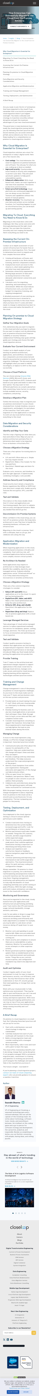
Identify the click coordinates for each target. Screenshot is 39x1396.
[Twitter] (4, 1339)
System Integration (19, 1265)
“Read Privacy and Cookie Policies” (19, 1388)
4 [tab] (23, 1214)
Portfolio (19, 1243)
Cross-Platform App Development (19, 1294)
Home (5, 38)
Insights (11, 38)
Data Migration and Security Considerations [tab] (13, 80)
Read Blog (19, 1189)
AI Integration (19, 1315)
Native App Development (19, 1292)
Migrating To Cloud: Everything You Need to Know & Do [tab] (18, 59)
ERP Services (19, 1260)
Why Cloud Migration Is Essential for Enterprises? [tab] (16, 52)
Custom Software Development (19, 1252)
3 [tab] (19, 1214)
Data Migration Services (19, 1280)
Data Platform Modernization (19, 1278)
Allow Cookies (13, 1392)
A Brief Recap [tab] (8, 100)
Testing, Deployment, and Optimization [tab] (17, 96)
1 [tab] (13, 1214)
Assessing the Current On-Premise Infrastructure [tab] (15, 66)
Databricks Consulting (19, 1275)
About (19, 1234)
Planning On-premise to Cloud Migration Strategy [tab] (18, 73)
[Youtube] (11, 1339)
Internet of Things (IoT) (19, 1320)
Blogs (18, 38)
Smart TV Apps (19, 1305)
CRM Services (19, 1257)
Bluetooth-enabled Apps (19, 1303)
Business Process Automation (19, 1255)
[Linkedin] (8, 1339)
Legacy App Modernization (19, 1297)
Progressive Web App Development (19, 1300)
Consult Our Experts (18, 26)
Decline (26, 1392)
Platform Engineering (19, 1323)
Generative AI (19, 1317)
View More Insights (18, 1161)
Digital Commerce (19, 1263)
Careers (19, 1237)
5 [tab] (25, 1214)
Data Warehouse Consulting (19, 1283)
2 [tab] (17, 1214)
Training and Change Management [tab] (16, 91)
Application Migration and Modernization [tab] (18, 86)
